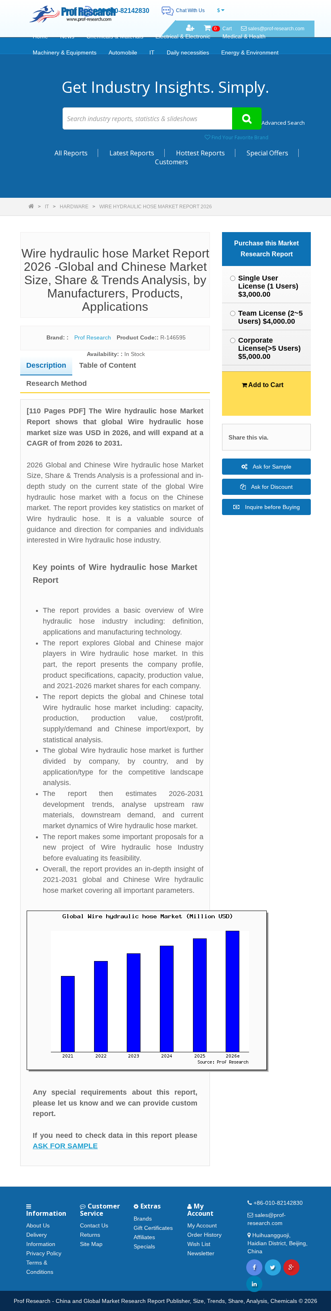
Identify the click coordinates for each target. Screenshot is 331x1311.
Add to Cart (265, 384)
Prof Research (92, 337)
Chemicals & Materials (114, 36)
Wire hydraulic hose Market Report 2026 (155, 206)
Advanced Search (283, 122)
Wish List (198, 1244)
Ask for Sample (271, 466)
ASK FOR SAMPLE (65, 1146)
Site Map (91, 1244)
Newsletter (200, 1253)
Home (40, 36)
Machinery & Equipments (64, 52)
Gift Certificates (153, 1228)
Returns (90, 1234)
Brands (143, 1218)
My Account (202, 1225)
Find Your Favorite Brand (239, 137)
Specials (144, 1246)
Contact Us (94, 1225)
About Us (38, 1225)
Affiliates (144, 1237)
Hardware (74, 206)
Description (46, 365)
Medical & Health (244, 36)
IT (152, 52)
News (67, 36)
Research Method (56, 383)
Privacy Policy (43, 1253)
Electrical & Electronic (182, 36)
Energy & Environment (250, 52)
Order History (204, 1234)
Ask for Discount (271, 487)
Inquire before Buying (271, 507)
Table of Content (107, 365)
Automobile (123, 52)
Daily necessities (188, 52)
